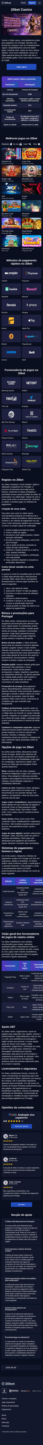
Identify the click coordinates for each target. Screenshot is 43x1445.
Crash (25, 144)
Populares (5, 144)
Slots (35, 144)
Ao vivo (16, 144)
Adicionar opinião (21, 1126)
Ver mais (21, 1204)
